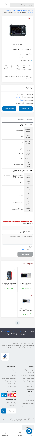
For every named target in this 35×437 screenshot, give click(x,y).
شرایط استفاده (30, 386)
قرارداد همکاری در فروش (28, 378)
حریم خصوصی (30, 384)
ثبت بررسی (25, 254)
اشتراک (4, 411)
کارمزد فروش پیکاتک (28, 373)
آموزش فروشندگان (11, 384)
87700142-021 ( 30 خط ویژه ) (12, 331)
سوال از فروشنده (26, 108)
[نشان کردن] (4, 88)
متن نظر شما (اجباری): (25, 232)
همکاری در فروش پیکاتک (27, 375)
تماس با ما (13, 370)
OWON (22, 100)
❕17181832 (20, 97)
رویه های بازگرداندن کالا (28, 381)
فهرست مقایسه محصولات (27, 403)
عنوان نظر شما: (28, 223)
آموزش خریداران (12, 386)
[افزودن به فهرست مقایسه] (24, 66)
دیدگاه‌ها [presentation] (21, 119)
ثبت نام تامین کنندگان (28, 406)
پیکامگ (14, 375)
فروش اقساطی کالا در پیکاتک (9, 378)
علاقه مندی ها (30, 400)
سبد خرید (31, 398)
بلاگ (15, 373)
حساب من (31, 395)
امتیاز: (31, 247)
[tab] (29, 119)
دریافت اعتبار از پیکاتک (10, 381)
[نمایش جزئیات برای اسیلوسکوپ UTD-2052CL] (26, 275)
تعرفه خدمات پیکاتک (28, 370)
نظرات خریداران (9, 108)
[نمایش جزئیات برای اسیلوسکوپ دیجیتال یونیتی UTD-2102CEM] (26, 301)
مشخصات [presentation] (29, 119)
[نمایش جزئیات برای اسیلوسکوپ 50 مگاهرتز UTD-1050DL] (9, 275)
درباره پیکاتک (30, 389)
